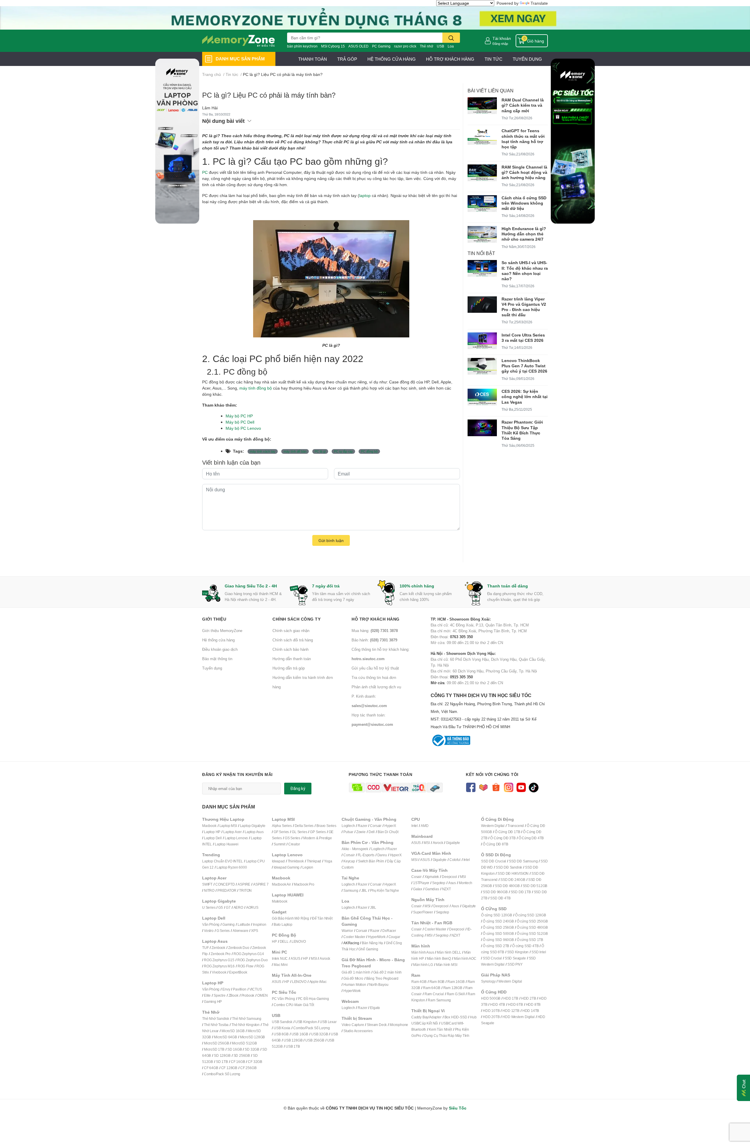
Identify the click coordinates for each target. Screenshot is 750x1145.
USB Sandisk (282, 1022)
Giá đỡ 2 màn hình (387, 972)
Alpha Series (282, 825)
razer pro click (405, 46)
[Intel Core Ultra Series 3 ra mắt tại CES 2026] (482, 340)
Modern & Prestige (317, 838)
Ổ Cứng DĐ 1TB (507, 832)
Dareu (382, 855)
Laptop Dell (213, 838)
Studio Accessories (357, 1031)
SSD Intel (538, 952)
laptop (365, 195)
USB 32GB (319, 1034)
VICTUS (255, 989)
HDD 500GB (490, 998)
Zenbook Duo (238, 947)
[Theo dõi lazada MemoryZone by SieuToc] (483, 787)
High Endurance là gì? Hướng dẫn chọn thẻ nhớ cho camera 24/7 (524, 234)
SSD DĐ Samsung (523, 861)
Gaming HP (213, 1001)
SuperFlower (423, 912)
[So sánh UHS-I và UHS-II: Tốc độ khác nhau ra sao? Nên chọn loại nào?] (482, 268)
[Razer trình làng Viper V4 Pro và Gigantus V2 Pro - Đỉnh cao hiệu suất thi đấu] (482, 304)
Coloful (455, 859)
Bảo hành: (374, 640)
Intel (414, 825)
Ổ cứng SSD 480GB (532, 927)
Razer (362, 825)
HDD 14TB (530, 1010)
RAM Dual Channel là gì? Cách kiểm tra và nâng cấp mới (523, 105)
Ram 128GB (452, 988)
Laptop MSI (228, 825)
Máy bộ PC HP (239, 415)
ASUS (295, 958)
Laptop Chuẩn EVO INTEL (222, 861)
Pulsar (348, 832)
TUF (205, 947)
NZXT (446, 889)
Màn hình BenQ (439, 958)
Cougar (394, 937)
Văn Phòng (210, 924)
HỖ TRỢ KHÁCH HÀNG (450, 59)
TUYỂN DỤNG (527, 59)
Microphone (399, 1024)
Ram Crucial (434, 994)
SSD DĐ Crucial (493, 861)
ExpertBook (238, 972)
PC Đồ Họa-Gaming (313, 998)
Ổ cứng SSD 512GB (532, 933)
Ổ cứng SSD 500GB (498, 933)
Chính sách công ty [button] (296, 618)
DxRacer (389, 930)
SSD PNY (515, 964)
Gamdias (432, 889)
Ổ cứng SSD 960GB (498, 939)
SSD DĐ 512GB (535, 886)
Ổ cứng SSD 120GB (496, 915)
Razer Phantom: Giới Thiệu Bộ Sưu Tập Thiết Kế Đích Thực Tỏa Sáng (522, 430)
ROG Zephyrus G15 (219, 960)
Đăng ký (297, 788)
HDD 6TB (515, 1004)
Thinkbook (296, 861)
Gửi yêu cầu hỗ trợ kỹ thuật (375, 668)
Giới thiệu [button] (214, 618)
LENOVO (299, 941)
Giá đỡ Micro (353, 978)
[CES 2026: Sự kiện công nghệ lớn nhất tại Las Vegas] (482, 397)
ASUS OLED (358, 46)
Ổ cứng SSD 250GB (532, 921)
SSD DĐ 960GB (495, 892)
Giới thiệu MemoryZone (222, 630)
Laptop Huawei (226, 844)
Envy (226, 989)
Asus (452, 883)
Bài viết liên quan (491, 90)
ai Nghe (393, 890)
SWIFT (207, 884)
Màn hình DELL (449, 952)
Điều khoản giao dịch (220, 649)
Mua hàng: (375, 630)
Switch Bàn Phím (371, 861)
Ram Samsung (439, 1000)
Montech (465, 883)
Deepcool (449, 876)
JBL (364, 890)
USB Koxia (282, 1028)
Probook (248, 995)
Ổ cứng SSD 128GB (530, 915)
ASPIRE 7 (260, 884)
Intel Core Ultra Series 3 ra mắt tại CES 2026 (523, 337)
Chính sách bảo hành (290, 649)
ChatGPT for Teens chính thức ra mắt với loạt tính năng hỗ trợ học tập (523, 138)
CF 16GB (238, 1061)
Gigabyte (453, 842)
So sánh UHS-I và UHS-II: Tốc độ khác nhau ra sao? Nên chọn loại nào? (525, 270)
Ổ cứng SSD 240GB (498, 921)
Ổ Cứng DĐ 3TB (502, 838)
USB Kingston (306, 1022)
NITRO (209, 890)
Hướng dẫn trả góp (288, 668)
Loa (451, 46)
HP (274, 941)
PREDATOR (226, 890)
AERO (238, 907)
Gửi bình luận (331, 540)
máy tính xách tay (262, 451)
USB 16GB (300, 1034)
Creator (294, 844)
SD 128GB (222, 1055)
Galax (417, 889)
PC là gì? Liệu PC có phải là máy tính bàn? (268, 95)
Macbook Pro (304, 884)
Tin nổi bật (481, 253)
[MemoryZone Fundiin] (375, 17)
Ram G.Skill (456, 994)
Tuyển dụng (212, 668)
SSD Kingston (518, 952)
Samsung (350, 890)
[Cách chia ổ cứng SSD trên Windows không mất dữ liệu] (482, 203)
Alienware (240, 930)
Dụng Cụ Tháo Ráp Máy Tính (446, 1035)
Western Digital (492, 825)
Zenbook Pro (221, 954)
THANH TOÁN (312, 59)
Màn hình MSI (446, 964)
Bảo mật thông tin (217, 658)
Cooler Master (354, 937)
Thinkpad (314, 861)
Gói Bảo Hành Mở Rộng (290, 918)
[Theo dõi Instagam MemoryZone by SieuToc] (508, 787)
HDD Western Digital (518, 1017)
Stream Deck (377, 1024)
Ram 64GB (431, 988)
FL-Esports (366, 855)
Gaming (228, 924)
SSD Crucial (492, 958)
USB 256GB (314, 1040)
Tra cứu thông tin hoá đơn (374, 677)
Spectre (220, 995)
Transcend (515, 825)
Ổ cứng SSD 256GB (498, 927)
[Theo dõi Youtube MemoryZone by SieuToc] (521, 787)
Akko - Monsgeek (355, 849)
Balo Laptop (283, 924)
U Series (208, 907)
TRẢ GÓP (347, 59)
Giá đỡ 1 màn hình (356, 972)
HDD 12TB (510, 1010)
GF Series (281, 832)
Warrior (347, 930)
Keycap (349, 861)
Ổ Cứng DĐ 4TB (531, 838)
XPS (254, 930)
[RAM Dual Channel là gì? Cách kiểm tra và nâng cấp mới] (482, 105)
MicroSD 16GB (233, 1031)
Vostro (209, 930)
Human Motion (354, 984)
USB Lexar (328, 1022)
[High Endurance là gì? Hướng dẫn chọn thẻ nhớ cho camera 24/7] (482, 234)
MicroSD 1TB (214, 1049)
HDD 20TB (491, 1017)
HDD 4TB (497, 1004)
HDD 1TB (510, 998)
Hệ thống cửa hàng (218, 640)
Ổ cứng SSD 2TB (496, 946)
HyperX (390, 825)
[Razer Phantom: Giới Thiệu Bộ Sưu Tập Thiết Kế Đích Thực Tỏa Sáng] (482, 427)
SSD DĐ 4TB (500, 898)
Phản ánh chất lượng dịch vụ (376, 686)
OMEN (262, 995)
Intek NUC (280, 958)
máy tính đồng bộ (255, 387)
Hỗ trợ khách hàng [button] (376, 618)
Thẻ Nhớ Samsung (246, 1018)
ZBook (233, 995)
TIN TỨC (493, 59)
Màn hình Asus (422, 952)
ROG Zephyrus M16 (219, 966)
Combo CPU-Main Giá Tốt (294, 1005)
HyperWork (376, 937)
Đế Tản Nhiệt (322, 918)
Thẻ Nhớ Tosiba (216, 1024)
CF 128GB (229, 1068)
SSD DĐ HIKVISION (513, 873)
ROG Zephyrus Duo (252, 960)
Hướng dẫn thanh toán (291, 658)
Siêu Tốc (457, 1107)
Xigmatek (432, 876)
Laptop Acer (232, 832)
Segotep (438, 883)
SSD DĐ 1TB (521, 892)
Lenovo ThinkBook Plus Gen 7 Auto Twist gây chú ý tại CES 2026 (524, 365)
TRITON (245, 890)
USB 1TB (293, 1046)
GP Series (317, 832)
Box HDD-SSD (455, 1017)
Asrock (325, 958)
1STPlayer (421, 883)
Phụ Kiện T (378, 890)
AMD (424, 825)
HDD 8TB (533, 1004)
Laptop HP (212, 832)
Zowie (361, 832)
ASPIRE (244, 884)
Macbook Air (281, 884)
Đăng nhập (500, 43)
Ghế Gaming (368, 949)
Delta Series (304, 825)
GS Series (292, 838)
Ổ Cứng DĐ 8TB (495, 844)
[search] (451, 38)
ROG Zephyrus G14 (248, 954)
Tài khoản (501, 38)
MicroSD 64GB (225, 1037)
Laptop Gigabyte (252, 825)
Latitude (244, 924)
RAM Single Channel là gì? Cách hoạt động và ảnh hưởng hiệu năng (524, 172)
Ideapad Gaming (286, 867)
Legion (307, 867)
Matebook (279, 901)
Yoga (328, 861)
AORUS (252, 907)
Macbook (209, 825)
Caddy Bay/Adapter (426, 1017)
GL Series (299, 832)
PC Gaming (381, 46)
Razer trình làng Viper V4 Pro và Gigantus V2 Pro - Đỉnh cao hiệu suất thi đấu (524, 306)
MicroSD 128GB (252, 1037)
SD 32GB (252, 1049)
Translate (539, 3)
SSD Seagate (515, 958)
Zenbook (218, 947)
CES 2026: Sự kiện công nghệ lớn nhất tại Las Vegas (525, 396)
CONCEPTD (225, 884)
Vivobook (219, 972)
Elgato (375, 1007)
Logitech (348, 825)
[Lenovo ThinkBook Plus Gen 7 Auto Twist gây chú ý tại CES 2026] (482, 366)
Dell (372, 832)
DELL (284, 941)
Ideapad (278, 861)
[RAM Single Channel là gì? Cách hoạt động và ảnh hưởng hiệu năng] (482, 172)
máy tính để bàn (295, 451)
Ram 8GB (437, 981)
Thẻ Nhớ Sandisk (215, 1018)
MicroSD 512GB (244, 1043)
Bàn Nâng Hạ (372, 943)
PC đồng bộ (369, 451)
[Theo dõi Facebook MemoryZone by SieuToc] (470, 787)
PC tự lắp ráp (343, 451)
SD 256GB (241, 1055)
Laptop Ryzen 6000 (232, 867)
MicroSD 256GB (216, 1043)
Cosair (416, 876)
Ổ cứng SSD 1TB (530, 939)
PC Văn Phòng (283, 998)
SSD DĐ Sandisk (509, 867)
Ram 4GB (419, 981)
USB (440, 46)
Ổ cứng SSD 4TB (525, 946)
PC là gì (320, 451)
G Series (223, 930)
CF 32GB (255, 1061)
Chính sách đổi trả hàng (292, 640)
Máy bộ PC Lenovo (243, 428)
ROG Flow (245, 966)
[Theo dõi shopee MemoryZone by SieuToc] (496, 787)
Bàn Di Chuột (388, 832)
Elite (207, 995)
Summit (279, 844)
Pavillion (239, 989)
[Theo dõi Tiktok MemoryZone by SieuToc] (533, 787)
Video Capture (353, 1024)
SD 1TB (222, 1061)
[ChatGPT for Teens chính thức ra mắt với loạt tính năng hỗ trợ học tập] (482, 136)
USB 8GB (281, 1034)
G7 (228, 907)
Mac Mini (280, 964)
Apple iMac (318, 981)
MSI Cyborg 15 (333, 46)
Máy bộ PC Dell (240, 421)
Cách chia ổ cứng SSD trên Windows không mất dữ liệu (524, 203)
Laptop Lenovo (236, 838)
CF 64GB (211, 1068)
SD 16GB (234, 1049)
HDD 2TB (528, 998)
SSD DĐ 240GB (512, 879)
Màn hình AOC (465, 958)
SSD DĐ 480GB (507, 886)
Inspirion (259, 924)
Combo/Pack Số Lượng (222, 1074)
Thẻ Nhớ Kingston (245, 1024)
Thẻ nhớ (426, 46)
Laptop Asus (254, 832)
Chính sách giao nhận (290, 630)
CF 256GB (248, 1068)
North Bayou (378, 984)
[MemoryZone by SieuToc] (238, 41)
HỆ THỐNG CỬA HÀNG (391, 59)
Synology (488, 981)
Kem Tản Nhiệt (440, 1029)
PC (205, 172)
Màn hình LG (423, 964)
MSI (314, 958)
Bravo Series (326, 825)
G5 (220, 907)
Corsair (375, 825)
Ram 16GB (455, 981)
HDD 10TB (491, 1010)
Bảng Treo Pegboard (382, 978)
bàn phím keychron (302, 46)
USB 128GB (293, 1040)
